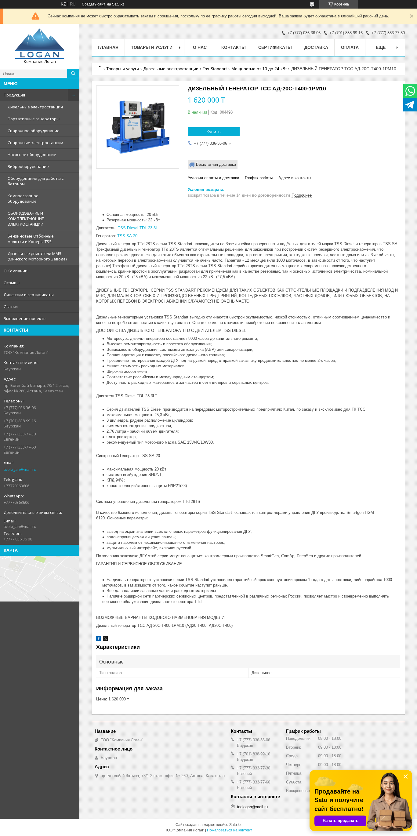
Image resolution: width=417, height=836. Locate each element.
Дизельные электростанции (35, 107)
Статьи (11, 306)
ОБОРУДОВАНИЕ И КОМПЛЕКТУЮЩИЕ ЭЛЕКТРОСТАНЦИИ (26, 218)
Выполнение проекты (25, 318)
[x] (105, 639)
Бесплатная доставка (216, 164)
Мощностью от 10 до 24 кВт (259, 68)
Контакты (233, 47)
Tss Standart (215, 68)
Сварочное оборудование (34, 130)
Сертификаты (275, 47)
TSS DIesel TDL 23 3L (138, 228)
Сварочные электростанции (35, 142)
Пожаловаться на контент (229, 830)
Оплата (350, 47)
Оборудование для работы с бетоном (35, 181)
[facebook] (98, 639)
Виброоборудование (28, 166)
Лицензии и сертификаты (29, 294)
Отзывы (12, 282)
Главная (108, 47)
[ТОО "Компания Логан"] (40, 43)
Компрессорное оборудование (23, 198)
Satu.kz (235, 825)
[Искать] (73, 73)
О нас (200, 47)
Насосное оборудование (32, 154)
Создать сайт (93, 4)
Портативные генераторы (34, 119)
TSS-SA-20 (127, 236)
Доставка (316, 47)
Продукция (14, 95)
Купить (214, 131)
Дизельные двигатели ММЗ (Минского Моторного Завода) (37, 256)
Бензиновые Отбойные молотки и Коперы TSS (31, 238)
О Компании (15, 271)
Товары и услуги (151, 47)
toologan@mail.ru (20, 469)
